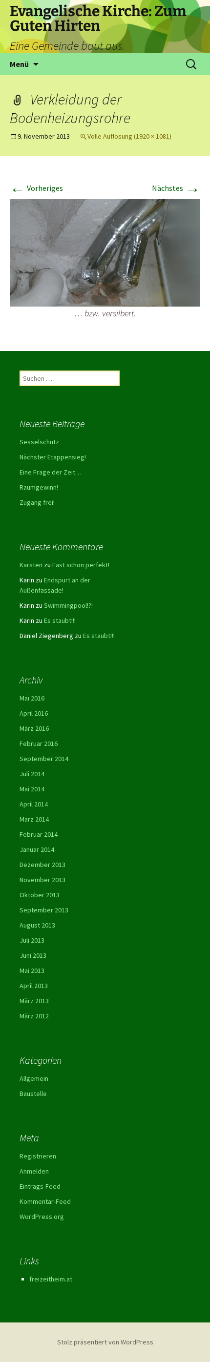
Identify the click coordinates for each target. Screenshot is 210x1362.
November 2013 (42, 879)
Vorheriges (36, 188)
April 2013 (34, 985)
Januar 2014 (37, 849)
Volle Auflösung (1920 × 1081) (129, 136)
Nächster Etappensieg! (53, 457)
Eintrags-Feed (40, 1186)
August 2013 (37, 925)
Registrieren (38, 1156)
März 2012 (34, 1015)
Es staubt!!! (60, 620)
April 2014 (34, 804)
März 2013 (34, 1000)
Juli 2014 (32, 773)
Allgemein (34, 1078)
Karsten (31, 564)
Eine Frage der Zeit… (51, 472)
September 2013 (44, 910)
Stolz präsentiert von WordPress (105, 1342)
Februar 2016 (39, 743)
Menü (19, 64)
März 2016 (34, 728)
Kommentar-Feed (45, 1201)
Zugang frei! (37, 502)
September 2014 (44, 758)
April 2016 (34, 713)
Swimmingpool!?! (68, 605)
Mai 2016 (32, 698)
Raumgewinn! (39, 487)
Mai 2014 (32, 788)
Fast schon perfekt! (80, 564)
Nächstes (176, 188)
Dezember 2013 (42, 864)
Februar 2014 (39, 834)
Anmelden (34, 1171)
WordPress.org (42, 1216)
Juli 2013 (32, 940)
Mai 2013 (32, 970)
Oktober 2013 (40, 894)
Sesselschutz (39, 441)
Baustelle (33, 1093)
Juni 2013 (33, 955)
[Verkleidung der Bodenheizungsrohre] (105, 252)
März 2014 (34, 819)
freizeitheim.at (50, 1279)
